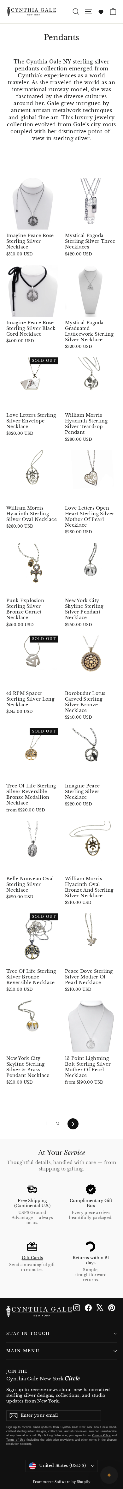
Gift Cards (32, 1257)
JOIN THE (43, 1375)
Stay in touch (28, 1333)
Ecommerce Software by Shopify (61, 1482)
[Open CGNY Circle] (109, 1475)
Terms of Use (15, 1439)
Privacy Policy (101, 1435)
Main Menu (22, 1351)
